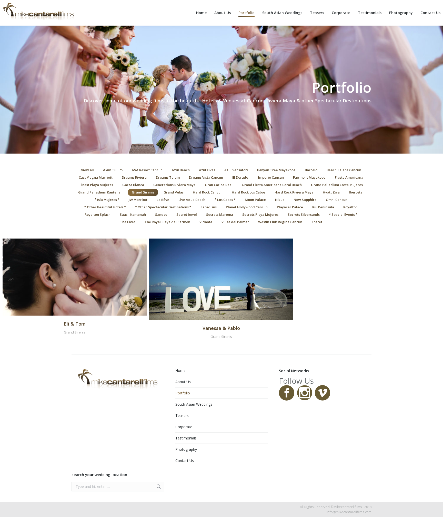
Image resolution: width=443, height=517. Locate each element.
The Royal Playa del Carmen (167, 222)
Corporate (183, 426)
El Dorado (240, 177)
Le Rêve (163, 199)
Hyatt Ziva (331, 192)
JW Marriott (138, 199)
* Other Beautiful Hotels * (105, 207)
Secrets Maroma (219, 214)
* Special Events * (343, 214)
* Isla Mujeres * (107, 199)
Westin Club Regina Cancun (280, 222)
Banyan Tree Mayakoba (276, 170)
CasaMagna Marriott (96, 177)
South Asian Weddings (193, 404)
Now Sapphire (305, 199)
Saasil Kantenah (133, 214)
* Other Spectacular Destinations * (163, 207)
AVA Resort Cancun (147, 170)
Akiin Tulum (113, 170)
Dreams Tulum (168, 177)
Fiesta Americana (349, 177)
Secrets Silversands (304, 214)
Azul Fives (207, 170)
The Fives (127, 222)
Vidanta (205, 222)
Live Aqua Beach (191, 199)
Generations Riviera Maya (174, 184)
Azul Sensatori (236, 170)
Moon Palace (255, 199)
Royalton (350, 207)
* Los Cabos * (225, 199)
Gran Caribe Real (219, 184)
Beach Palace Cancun (344, 170)
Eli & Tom (75, 324)
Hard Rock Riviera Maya (294, 192)
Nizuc (279, 199)
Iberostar (356, 192)
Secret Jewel (186, 214)
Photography (186, 449)
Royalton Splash (97, 214)
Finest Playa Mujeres (96, 184)
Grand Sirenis (143, 192)
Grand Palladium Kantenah (100, 192)
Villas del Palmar (235, 222)
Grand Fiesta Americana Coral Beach (272, 184)
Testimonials (186, 438)
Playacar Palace (290, 207)
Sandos (161, 214)
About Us (183, 381)
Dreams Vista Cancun (206, 177)
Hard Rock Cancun (208, 192)
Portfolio (182, 393)
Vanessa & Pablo (221, 328)
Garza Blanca (133, 184)
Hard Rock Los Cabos (248, 192)
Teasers (182, 415)
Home (180, 370)
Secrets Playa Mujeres (260, 214)
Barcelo (311, 170)
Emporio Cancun (270, 177)
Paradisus (208, 207)
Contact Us (184, 460)
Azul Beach (181, 170)
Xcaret (316, 222)
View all (87, 170)
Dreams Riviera (134, 177)
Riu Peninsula (323, 207)
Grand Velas (174, 192)
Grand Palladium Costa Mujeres (337, 184)
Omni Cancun (336, 199)
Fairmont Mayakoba (309, 177)
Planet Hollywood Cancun (247, 207)
